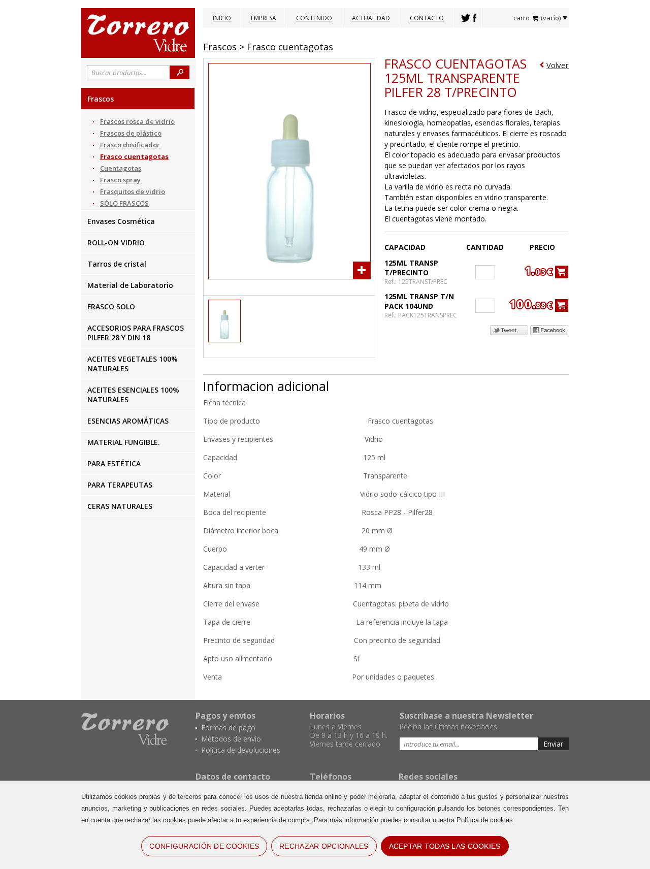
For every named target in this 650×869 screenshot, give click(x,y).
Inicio (222, 18)
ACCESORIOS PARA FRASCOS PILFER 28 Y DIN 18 (135, 332)
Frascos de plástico (130, 133)
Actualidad (371, 18)
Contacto (427, 18)
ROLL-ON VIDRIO (116, 242)
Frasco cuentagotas (134, 156)
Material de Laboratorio (130, 285)
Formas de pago (228, 727)
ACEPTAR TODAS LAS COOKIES (445, 846)
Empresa (263, 18)
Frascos (100, 99)
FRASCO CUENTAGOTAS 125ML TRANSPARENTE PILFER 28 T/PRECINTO (455, 78)
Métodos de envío (231, 739)
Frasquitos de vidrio (132, 191)
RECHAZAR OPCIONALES (323, 846)
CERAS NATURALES (119, 506)
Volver (557, 65)
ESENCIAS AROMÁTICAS (128, 421)
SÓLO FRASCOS (124, 203)
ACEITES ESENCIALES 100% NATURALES (133, 394)
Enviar (553, 744)
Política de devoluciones (240, 750)
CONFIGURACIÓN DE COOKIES (204, 846)
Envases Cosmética (121, 221)
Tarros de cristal (116, 264)
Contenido (314, 18)
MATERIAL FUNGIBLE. (123, 442)
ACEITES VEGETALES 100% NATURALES (132, 363)
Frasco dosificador (130, 144)
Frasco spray (120, 179)
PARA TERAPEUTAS (119, 485)
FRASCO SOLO (111, 306)
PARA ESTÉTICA (114, 463)
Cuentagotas (120, 168)
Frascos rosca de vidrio (137, 121)
